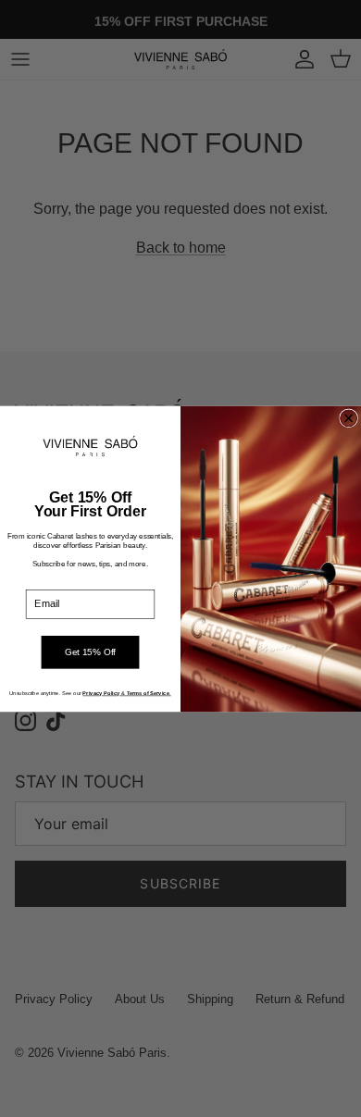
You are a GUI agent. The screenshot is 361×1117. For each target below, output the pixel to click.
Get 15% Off (90, 652)
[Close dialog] (349, 418)
